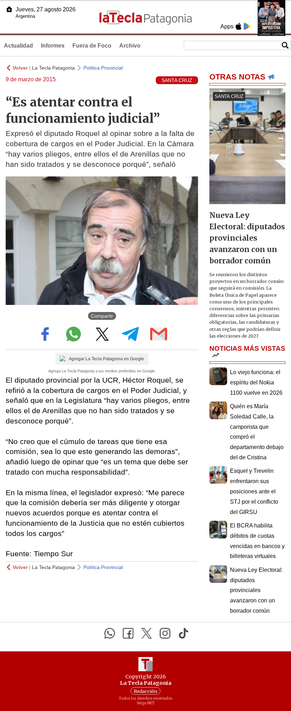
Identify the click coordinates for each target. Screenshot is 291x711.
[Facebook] (128, 633)
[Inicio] (9, 9)
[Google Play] (247, 26)
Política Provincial (103, 68)
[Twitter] (146, 633)
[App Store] (238, 26)
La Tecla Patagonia (53, 68)
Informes (53, 46)
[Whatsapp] (109, 633)
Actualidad (18, 46)
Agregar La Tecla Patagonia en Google (106, 358)
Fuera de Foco (91, 46)
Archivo (130, 46)
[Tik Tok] (183, 633)
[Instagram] (165, 633)
